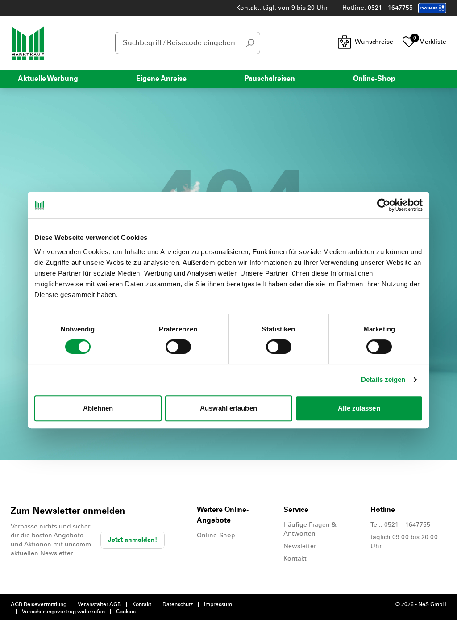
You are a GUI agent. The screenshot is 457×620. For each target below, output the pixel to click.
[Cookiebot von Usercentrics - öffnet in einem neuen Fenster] (384, 205)
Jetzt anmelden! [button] (132, 540)
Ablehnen (98, 408)
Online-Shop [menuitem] (374, 78)
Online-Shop (216, 535)
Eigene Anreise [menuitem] (161, 78)
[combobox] (187, 43)
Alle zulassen (359, 408)
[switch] (178, 346)
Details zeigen (383, 379)
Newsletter (299, 546)
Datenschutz (177, 604)
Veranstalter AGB (99, 604)
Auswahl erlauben (228, 408)
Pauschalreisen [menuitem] (270, 78)
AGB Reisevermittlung (38, 604)
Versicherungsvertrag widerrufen (63, 611)
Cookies (126, 611)
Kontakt (247, 8)
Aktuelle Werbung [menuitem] (48, 78)
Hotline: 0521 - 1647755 (377, 8)
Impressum (218, 604)
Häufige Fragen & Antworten (310, 529)
